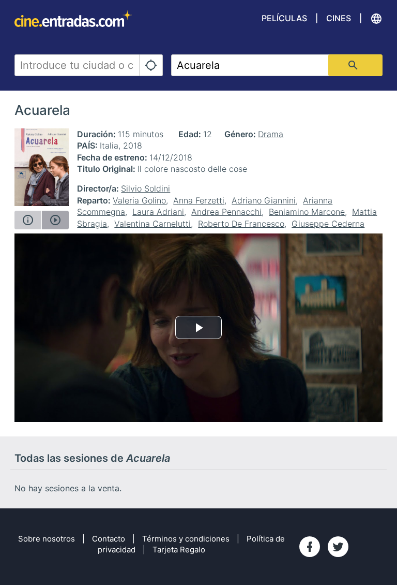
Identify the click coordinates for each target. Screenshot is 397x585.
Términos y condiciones (186, 539)
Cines (338, 18)
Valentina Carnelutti (152, 223)
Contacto (108, 539)
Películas (284, 18)
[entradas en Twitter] (338, 546)
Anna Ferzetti (198, 200)
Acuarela (42, 110)
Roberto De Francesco (241, 223)
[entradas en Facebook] (309, 546)
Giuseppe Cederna (328, 223)
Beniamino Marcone (307, 212)
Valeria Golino (139, 200)
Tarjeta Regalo (178, 549)
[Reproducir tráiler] (55, 220)
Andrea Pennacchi (226, 212)
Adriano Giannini (264, 200)
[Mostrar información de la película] (27, 220)
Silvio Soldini (145, 188)
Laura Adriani (158, 212)
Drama (270, 134)
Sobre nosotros (46, 539)
